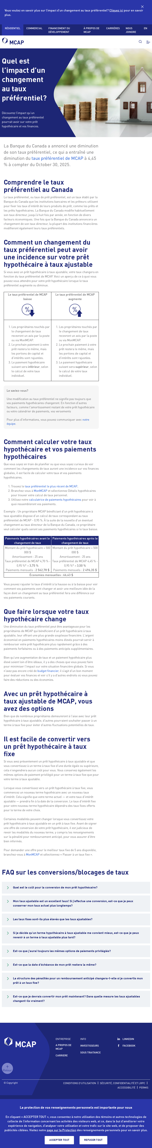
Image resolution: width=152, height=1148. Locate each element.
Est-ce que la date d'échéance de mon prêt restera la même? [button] (54, 964)
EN (145, 28)
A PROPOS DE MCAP (63, 1046)
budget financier (47, 671)
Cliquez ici (116, 10)
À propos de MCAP (91, 29)
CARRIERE (62, 1055)
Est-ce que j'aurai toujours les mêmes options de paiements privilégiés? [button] (62, 951)
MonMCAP (40, 491)
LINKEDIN (128, 1038)
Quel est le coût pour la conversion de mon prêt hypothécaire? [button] (55, 887)
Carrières (113, 28)
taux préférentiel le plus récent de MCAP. (51, 486)
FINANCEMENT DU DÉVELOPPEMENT (59, 29)
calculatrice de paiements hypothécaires (55, 499)
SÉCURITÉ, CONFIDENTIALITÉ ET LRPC (122, 1083)
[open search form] (140, 41)
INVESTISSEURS (89, 1045)
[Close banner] (142, 6)
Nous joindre (131, 29)
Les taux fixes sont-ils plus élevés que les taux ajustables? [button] (52, 919)
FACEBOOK (129, 1045)
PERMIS (143, 1087)
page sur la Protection (61, 1130)
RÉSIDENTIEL (12, 28)
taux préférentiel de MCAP (57, 158)
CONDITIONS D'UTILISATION (79, 1083)
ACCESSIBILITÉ (126, 1087)
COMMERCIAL (34, 28)
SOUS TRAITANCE (90, 1052)
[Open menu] (147, 42)
